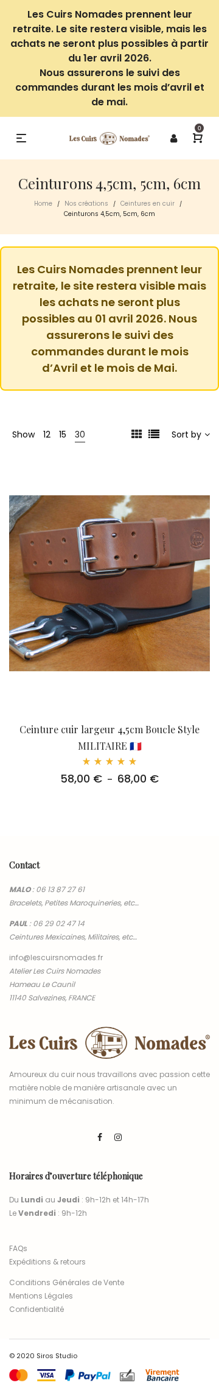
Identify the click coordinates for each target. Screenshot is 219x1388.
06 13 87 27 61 (60, 889)
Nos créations (86, 203)
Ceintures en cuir (147, 203)
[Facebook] (99, 1137)
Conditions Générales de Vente (66, 1282)
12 (46, 434)
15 (62, 434)
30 (80, 434)
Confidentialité (36, 1309)
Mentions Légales (41, 1296)
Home (43, 203)
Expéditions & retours (47, 1262)
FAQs (18, 1248)
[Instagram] (118, 1137)
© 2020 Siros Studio (43, 1356)
